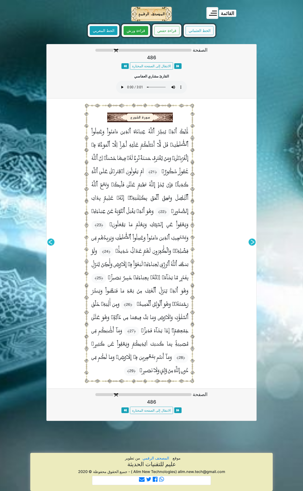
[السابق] (252, 242)
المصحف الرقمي (156, 458)
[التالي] (50, 242)
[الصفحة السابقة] (178, 66)
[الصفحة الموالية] (125, 66)
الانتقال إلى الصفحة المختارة (151, 66)
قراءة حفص (166, 30)
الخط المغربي (103, 30)
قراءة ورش (136, 30)
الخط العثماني (199, 30)
